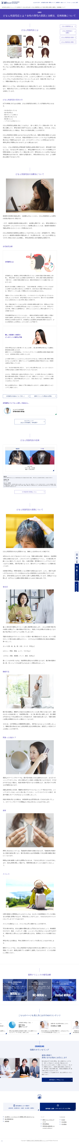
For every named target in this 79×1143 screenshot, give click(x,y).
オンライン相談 (76, 586)
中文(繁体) (64, 1124)
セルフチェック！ (29, 421)
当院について (63, 2)
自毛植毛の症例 (44, 2)
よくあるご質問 (74, 2)
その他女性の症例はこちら (29, 492)
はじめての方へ (36, 2)
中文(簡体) (64, 1122)
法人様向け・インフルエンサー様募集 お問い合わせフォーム (19, 1116)
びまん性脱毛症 (67, 26)
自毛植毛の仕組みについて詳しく (15, 396)
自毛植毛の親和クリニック (8, 7)
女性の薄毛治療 (26, 7)
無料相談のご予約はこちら (56, 1079)
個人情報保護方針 (9, 1119)
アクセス (69, 2)
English (63, 1119)
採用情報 (7, 1121)
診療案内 (58, 2)
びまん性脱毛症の (67, 31)
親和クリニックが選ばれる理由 (43, 396)
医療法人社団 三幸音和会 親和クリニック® (37, 1140)
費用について (52, 2)
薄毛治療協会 (46, 1124)
